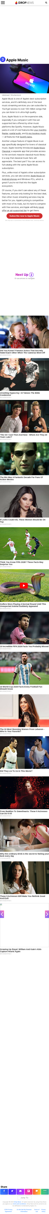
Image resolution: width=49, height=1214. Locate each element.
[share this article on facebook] (4, 1192)
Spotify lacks (26, 137)
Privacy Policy (43, 1210)
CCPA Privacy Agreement (8, 1210)
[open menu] (3, 2)
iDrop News (17, 1202)
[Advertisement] (24, 32)
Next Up (23, 275)
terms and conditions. (19, 1204)
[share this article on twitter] (12, 1192)
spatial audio (15, 133)
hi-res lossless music (36, 133)
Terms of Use (36, 1210)
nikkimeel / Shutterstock (11, 95)
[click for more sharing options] (45, 1192)
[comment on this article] (37, 1192)
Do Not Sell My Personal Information (24, 1210)
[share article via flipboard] (28, 1192)
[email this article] (20, 1192)
